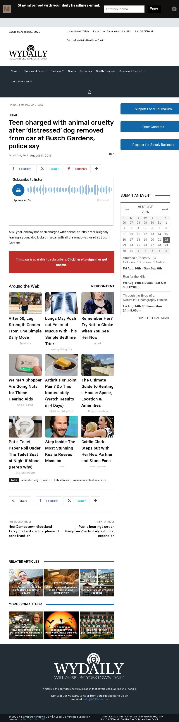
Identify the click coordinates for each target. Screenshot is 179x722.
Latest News (26, 105)
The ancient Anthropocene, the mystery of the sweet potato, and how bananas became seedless (26, 630)
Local (40, 105)
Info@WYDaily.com (95, 699)
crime (46, 480)
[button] (89, 92)
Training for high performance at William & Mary (97, 632)
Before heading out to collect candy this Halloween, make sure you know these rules (61, 631)
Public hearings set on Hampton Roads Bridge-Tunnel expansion (89, 531)
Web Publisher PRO (34, 719)
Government (96, 577)
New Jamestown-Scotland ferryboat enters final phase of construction (34, 531)
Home (12, 105)
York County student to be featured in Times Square (26, 590)
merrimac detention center (89, 480)
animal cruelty (30, 480)
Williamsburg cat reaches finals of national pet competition (61, 590)
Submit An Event (135, 195)
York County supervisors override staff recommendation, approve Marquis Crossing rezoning (97, 587)
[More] (96, 168)
